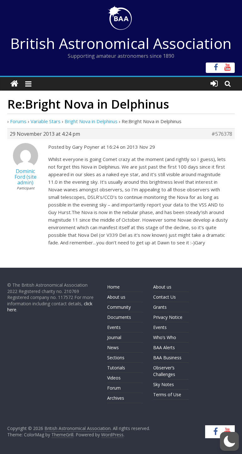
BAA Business (167, 358)
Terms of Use (167, 394)
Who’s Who (164, 337)
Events (114, 327)
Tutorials (116, 368)
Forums (18, 121)
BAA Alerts (164, 347)
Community (119, 307)
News (113, 347)
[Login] (214, 84)
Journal (114, 337)
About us (116, 297)
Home (113, 287)
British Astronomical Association (121, 43)
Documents (119, 317)
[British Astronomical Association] (14, 84)
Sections (115, 358)
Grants (160, 307)
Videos (114, 378)
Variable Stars (45, 121)
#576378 (221, 134)
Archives (115, 398)
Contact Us (164, 297)
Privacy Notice (167, 317)
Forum (114, 388)
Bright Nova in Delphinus (91, 121)
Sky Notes (163, 384)
